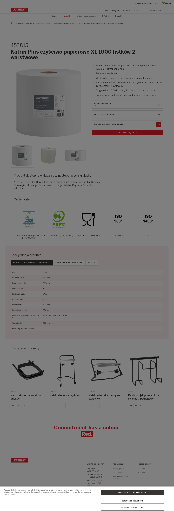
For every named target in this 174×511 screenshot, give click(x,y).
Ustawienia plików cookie (132, 507)
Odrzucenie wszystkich (132, 501)
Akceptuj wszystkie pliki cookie (132, 492)
